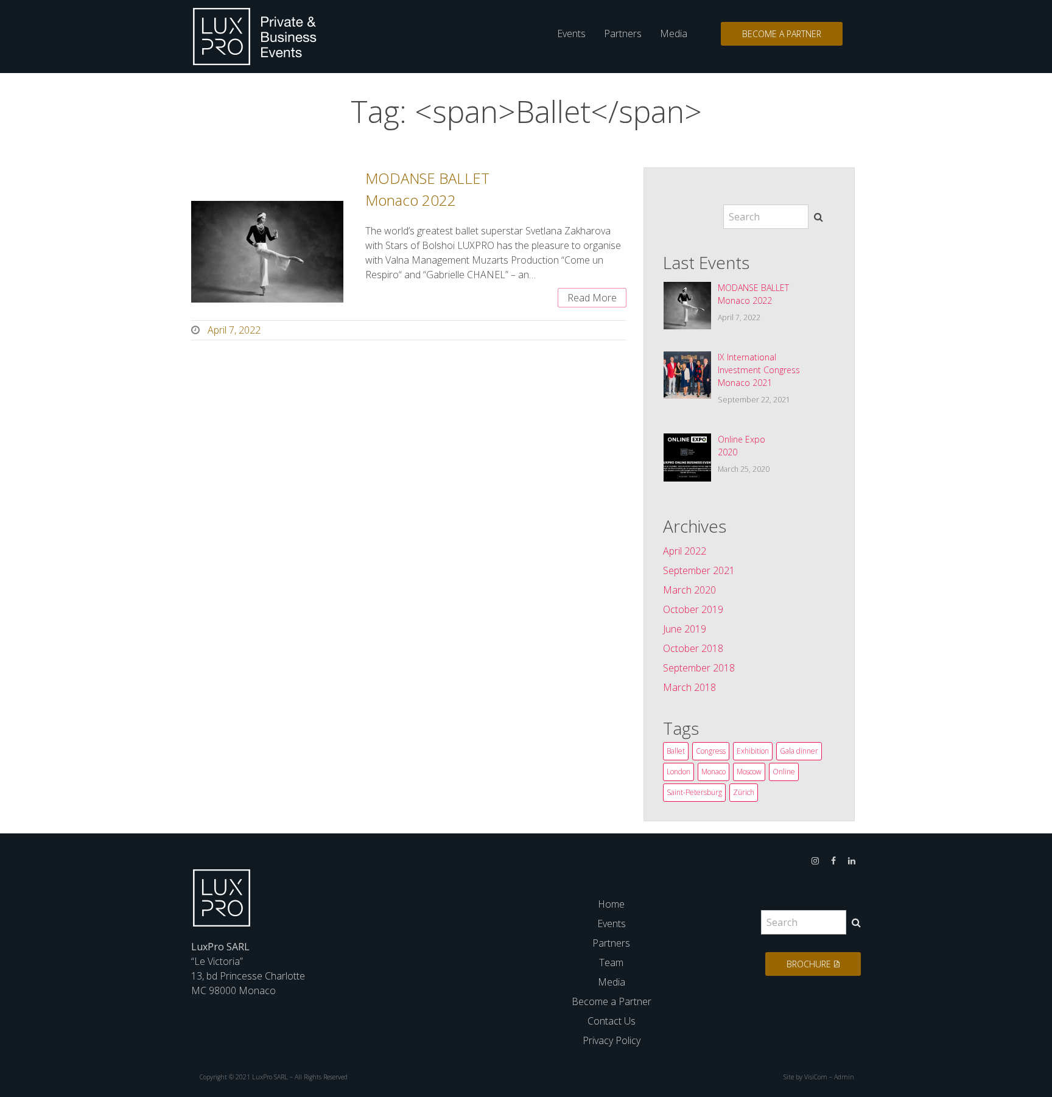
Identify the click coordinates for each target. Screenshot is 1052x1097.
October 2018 (693, 648)
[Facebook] (833, 860)
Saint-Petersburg (694, 792)
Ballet (676, 751)
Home (611, 904)
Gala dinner (799, 751)
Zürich (743, 792)
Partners (623, 33)
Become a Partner (781, 34)
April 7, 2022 (234, 330)
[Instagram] (815, 860)
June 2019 (684, 629)
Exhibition (753, 751)
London (678, 771)
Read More (592, 297)
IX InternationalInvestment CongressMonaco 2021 (759, 369)
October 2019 (693, 609)
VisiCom (815, 1077)
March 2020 (689, 590)
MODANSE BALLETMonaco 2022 (753, 294)
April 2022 (684, 551)
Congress (711, 751)
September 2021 (699, 570)
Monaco (713, 771)
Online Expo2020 (741, 445)
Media (673, 33)
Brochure (809, 964)
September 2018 (699, 668)
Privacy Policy (611, 1040)
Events (571, 33)
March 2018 (689, 687)
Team (611, 962)
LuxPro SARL (270, 1077)
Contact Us (611, 1021)
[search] (818, 217)
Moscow (749, 771)
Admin (844, 1077)
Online (784, 771)
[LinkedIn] (852, 860)
